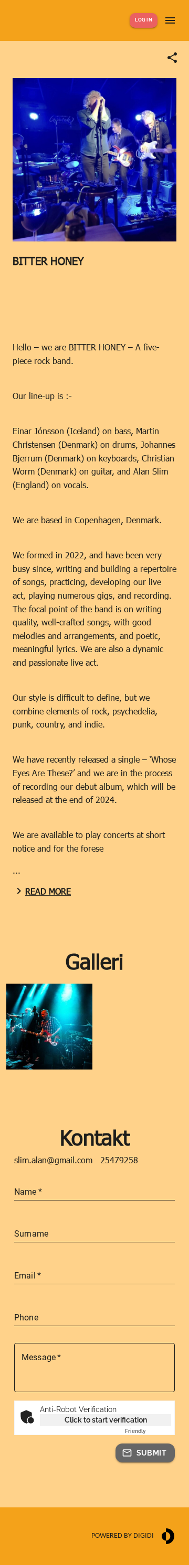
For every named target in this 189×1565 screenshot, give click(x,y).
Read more (48, 891)
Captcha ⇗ (148, 1431)
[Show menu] (170, 20)
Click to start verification (106, 1420)
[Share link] (172, 57)
